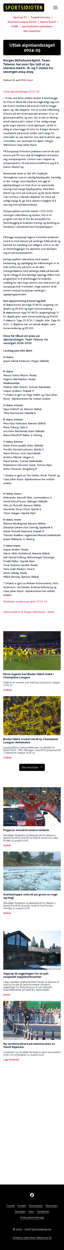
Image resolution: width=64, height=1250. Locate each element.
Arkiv (31, 1211)
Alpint (30, 80)
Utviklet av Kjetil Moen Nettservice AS (32, 1238)
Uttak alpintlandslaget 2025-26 (21, 91)
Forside (10, 1205)
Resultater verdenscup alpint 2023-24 (25, 601)
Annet (6, 994)
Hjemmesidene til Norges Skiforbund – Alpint (28, 611)
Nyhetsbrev (43, 1211)
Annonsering (35, 1205)
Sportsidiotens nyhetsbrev (37, 26)
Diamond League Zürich (22, 22)
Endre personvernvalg (32, 1217)
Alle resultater (32, 31)
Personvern (52, 1205)
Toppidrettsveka (40, 17)
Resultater (20, 1211)
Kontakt (22, 1205)
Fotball (7, 690)
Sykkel (7, 845)
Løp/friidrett (11, 1059)
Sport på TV (20, 17)
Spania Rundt (48, 22)
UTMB (14, 26)
